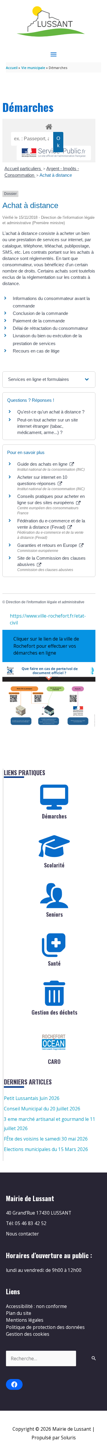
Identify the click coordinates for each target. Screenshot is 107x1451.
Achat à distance (56, 175)
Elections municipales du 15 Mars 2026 (46, 1149)
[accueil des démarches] (49, 125)
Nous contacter (22, 1233)
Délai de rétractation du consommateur (50, 328)
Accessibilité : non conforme (36, 1306)
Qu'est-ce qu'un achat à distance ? (50, 411)
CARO (54, 1061)
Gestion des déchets (54, 1012)
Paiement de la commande (39, 320)
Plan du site (18, 1313)
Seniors (54, 914)
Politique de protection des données (45, 1327)
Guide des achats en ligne (43, 464)
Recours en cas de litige (36, 350)
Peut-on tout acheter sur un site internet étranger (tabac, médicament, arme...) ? (47, 426)
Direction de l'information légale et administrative (45, 602)
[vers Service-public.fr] (54, 153)
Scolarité (54, 865)
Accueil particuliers (23, 168)
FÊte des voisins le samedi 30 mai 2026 (46, 1138)
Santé (54, 963)
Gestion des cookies (27, 1334)
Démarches (54, 816)
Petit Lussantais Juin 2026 (31, 1098)
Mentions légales (24, 1320)
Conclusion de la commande (40, 313)
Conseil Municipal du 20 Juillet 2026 (42, 1108)
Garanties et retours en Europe (47, 545)
